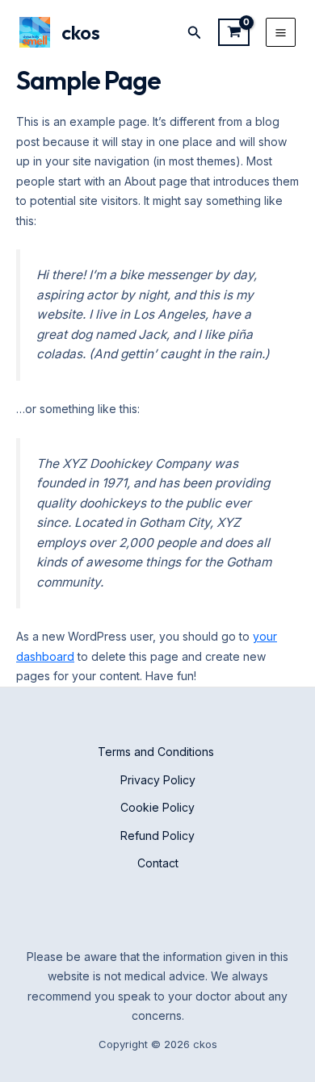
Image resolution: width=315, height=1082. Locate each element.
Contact (157, 863)
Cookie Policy (157, 807)
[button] (194, 33)
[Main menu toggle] (281, 33)
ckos (80, 32)
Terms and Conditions (157, 751)
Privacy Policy (157, 780)
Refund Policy (157, 835)
